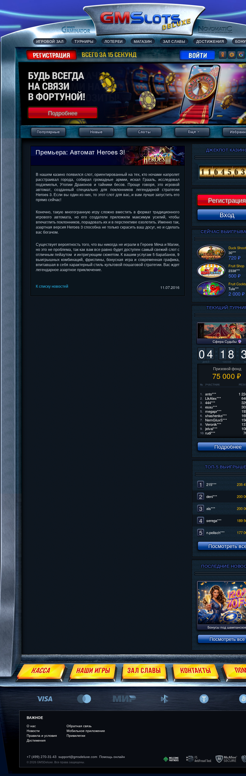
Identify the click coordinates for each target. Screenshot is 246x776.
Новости (33, 731)
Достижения (36, 740)
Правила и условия (42, 736)
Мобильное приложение (86, 731)
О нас (31, 726)
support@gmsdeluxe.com (77, 757)
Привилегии (76, 736)
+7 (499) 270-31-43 (41, 757)
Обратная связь (79, 726)
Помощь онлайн (112, 757)
